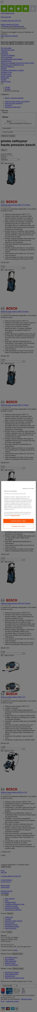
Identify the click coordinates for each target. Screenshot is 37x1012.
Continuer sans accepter (28, 488)
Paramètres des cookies (18, 526)
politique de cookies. (15, 515)
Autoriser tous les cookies (18, 521)
